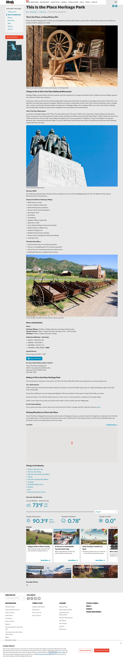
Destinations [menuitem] (44, 2)
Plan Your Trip (36, 612)
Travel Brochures (93, 612)
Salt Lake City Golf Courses (36, 492)
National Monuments (12, 610)
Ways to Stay (63, 607)
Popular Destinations (66, 617)
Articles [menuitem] (94, 2)
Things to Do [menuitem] (55, 2)
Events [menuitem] (87, 2)
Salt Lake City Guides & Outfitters (39, 474)
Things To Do (37, 603)
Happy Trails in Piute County (39, 547)
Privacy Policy (61, 652)
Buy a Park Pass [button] (34, 358)
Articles (10, 29)
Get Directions (111, 425)
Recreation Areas (10, 640)
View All (114, 527)
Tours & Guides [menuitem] (73, 2)
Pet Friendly (63, 623)
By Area (61, 626)
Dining (10, 17)
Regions (7, 624)
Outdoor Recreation (38, 607)
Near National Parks (65, 610)
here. (99, 407)
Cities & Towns (9, 612)
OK (121, 643)
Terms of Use (52, 652)
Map (9, 23)
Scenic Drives (36, 615)
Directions (11, 20)
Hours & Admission (14, 15)
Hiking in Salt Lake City (35, 469)
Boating (30, 487)
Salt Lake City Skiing (34, 472)
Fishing (30, 477)
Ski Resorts (8, 618)
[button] (72, 443)
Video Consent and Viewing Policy (44, 654)
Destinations (33, 12)
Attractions (36, 610)
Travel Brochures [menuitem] (32, 2)
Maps (7, 637)
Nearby (10, 26)
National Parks (10, 607)
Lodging (62, 603)
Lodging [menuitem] (64, 2)
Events (89, 609)
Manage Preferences (85, 650)
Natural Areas (9, 621)
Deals (88, 606)
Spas (29, 489)
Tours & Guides (92, 603)
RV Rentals (62, 629)
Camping (31, 482)
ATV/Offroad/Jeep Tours (35, 484)
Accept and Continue (101, 650)
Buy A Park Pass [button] (12, 37)
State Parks (43, 12)
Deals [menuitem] (82, 2)
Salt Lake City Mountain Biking (38, 479)
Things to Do (12, 12)
